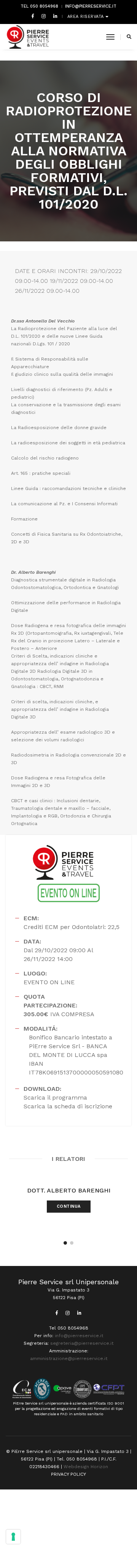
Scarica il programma (55, 1097)
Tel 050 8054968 (39, 6)
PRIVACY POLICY (68, 1474)
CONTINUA (69, 1206)
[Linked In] (53, 16)
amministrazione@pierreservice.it (68, 1358)
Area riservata (86, 16)
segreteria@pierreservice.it (81, 1343)
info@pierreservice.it (90, 6)
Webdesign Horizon (86, 1466)
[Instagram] (43, 16)
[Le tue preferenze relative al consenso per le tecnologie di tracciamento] (13, 1536)
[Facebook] (33, 16)
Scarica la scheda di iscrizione (68, 1106)
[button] (65, 1243)
